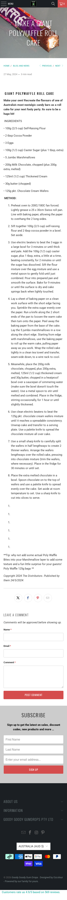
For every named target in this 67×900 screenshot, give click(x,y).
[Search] (53, 3)
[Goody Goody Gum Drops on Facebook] (30, 832)
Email (7, 646)
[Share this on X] (18, 598)
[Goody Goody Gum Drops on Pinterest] (43, 832)
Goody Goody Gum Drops (25, 877)
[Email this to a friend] (48, 598)
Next (58, 66)
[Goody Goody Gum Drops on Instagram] (36, 832)
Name (8, 629)
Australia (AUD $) (31, 846)
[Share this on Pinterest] (38, 598)
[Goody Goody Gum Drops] (33, 3)
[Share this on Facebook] (28, 598)
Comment (10, 662)
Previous (47, 66)
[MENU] (1, 3)
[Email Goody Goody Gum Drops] (23, 832)
